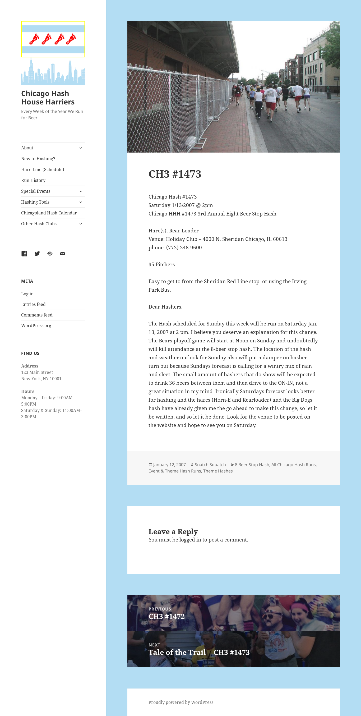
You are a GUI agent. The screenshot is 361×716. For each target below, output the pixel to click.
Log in (27, 294)
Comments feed (37, 315)
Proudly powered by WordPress (181, 702)
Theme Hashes (218, 471)
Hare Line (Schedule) (42, 169)
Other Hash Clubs (39, 224)
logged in (190, 539)
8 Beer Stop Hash (252, 464)
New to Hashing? (38, 159)
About (27, 148)
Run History (33, 180)
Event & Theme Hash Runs (175, 471)
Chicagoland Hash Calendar (49, 213)
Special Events (35, 191)
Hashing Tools (35, 202)
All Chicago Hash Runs (293, 464)
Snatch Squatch (210, 464)
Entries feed (33, 304)
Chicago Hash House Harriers (48, 97)
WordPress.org (36, 325)
